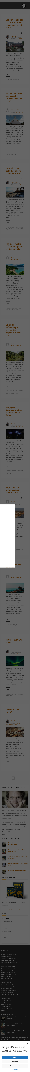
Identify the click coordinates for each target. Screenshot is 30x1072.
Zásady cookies (15, 1069)
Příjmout (15, 1057)
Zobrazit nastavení (15, 1066)
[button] (27, 1043)
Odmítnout (15, 1061)
